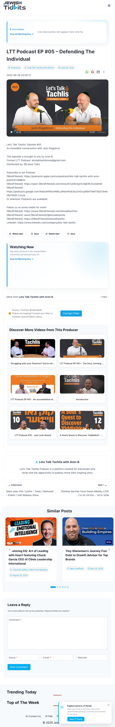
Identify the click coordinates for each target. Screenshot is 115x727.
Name (13, 657)
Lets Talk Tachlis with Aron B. (40, 67)
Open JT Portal (76, 719)
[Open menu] (109, 5)
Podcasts (15, 67)
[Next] (109, 549)
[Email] (97, 72)
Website (82, 657)
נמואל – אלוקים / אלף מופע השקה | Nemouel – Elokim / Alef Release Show (29, 490)
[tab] (53, 587)
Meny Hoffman (76, 568)
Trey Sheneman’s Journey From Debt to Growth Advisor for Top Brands (86, 555)
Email (47, 657)
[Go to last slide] (10, 549)
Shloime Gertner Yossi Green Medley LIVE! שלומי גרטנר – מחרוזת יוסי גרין (85, 490)
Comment (15, 619)
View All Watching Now (21, 34)
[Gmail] (92, 72)
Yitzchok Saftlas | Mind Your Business (30, 569)
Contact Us (35, 716)
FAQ (50, 716)
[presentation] (31, 531)
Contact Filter (71, 313)
